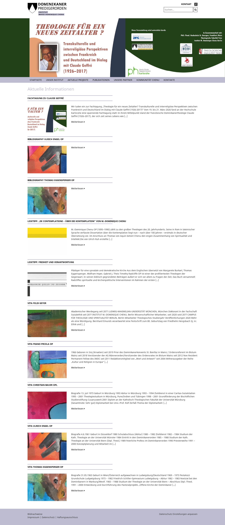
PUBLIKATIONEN (101, 79)
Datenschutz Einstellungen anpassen (178, 514)
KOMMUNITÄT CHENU (148, 79)
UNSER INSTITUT (54, 79)
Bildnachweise (35, 514)
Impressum (33, 517)
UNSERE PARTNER (123, 79)
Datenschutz (48, 517)
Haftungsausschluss (67, 517)
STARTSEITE (36, 79)
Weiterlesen (77, 121)
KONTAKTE (169, 79)
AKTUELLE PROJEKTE (78, 79)
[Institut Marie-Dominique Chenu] (47, 8)
